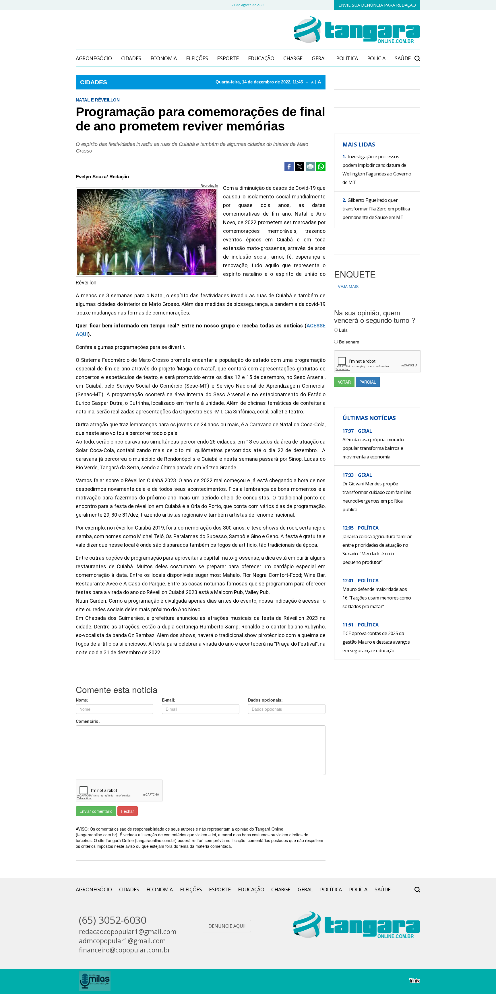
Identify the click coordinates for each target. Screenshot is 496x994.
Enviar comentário (96, 811)
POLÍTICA (347, 58)
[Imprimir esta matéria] (310, 166)
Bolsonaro (348, 342)
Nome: (82, 700)
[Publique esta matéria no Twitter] (299, 166)
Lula (343, 330)
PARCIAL (367, 382)
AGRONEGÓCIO (94, 58)
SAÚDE (403, 58)
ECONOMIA (163, 58)
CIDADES (131, 58)
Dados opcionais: (265, 700)
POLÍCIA (376, 58)
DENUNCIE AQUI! (226, 926)
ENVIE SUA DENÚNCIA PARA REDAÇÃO (377, 5)
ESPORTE (228, 58)
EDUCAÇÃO (261, 58)
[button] (417, 55)
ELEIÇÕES (197, 58)
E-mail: (168, 700)
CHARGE (293, 58)
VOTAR (344, 382)
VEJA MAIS (348, 286)
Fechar (127, 811)
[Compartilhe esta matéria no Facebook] (289, 166)
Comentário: (88, 721)
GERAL (319, 58)
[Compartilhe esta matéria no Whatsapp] (321, 166)
